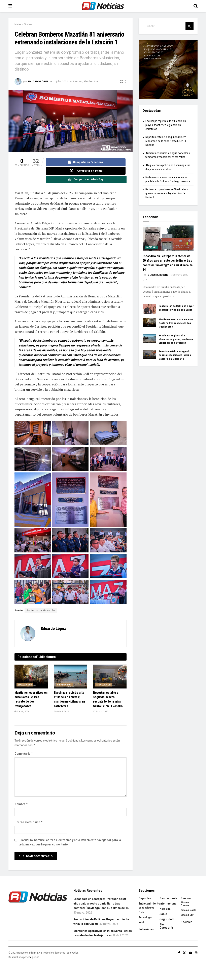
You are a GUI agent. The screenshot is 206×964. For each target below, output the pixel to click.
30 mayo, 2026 (180, 275)
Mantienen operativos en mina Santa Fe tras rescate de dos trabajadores (176, 323)
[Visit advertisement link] (168, 69)
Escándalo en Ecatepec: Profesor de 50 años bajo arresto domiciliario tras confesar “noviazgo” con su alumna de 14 (101, 903)
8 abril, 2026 (22, 711)
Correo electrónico (28, 822)
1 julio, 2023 (61, 81)
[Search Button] (196, 6)
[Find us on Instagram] (196, 953)
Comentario (23, 753)
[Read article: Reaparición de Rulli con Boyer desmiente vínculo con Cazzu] (149, 308)
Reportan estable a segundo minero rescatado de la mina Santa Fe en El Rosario (165, 140)
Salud (163, 914)
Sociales (186, 922)
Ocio (141, 912)
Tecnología (145, 917)
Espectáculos (146, 907)
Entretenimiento (149, 903)
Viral (141, 922)
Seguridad (167, 919)
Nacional (151, 247)
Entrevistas (146, 929)
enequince (33, 957)
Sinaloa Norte (188, 910)
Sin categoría (166, 926)
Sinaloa (28, 24)
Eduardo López (38, 81)
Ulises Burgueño (158, 275)
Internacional (168, 903)
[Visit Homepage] (103, 6)
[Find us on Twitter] (184, 953)
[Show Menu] (10, 6)
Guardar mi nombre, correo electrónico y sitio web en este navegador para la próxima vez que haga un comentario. (70, 842)
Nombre (21, 804)
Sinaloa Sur (91, 81)
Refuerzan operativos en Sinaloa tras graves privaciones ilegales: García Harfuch (166, 193)
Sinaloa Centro (185, 904)
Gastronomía (168, 898)
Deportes (145, 898)
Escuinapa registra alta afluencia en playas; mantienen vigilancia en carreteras (165, 124)
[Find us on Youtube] (190, 953)
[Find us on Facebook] (179, 953)
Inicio (17, 24)
